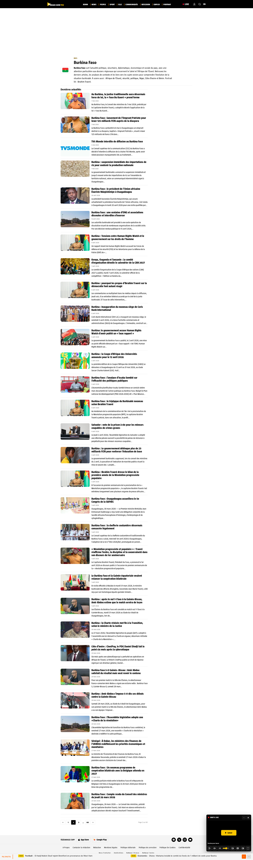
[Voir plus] (244, 856)
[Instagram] (185, 840)
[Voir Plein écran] (248, 848)
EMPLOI (157, 4)
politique (134, 78)
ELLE (120, 4)
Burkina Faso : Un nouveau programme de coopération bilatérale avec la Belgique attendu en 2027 (117, 770)
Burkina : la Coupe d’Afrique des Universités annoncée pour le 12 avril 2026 (114, 355)
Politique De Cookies (168, 847)
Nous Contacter (105, 853)
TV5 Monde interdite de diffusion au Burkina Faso (117, 141)
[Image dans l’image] (243, 848)
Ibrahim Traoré (84, 82)
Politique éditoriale (128, 847)
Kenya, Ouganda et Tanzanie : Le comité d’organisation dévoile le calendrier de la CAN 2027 (118, 261)
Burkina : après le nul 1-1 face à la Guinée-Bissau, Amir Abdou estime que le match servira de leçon (116, 601)
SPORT (112, 4)
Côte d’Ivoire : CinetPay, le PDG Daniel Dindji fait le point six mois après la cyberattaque (118, 648)
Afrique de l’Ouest (113, 78)
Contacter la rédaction (81, 847)
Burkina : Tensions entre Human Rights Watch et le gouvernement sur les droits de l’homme (117, 237)
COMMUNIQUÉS (131, 4)
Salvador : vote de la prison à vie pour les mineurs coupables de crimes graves (117, 426)
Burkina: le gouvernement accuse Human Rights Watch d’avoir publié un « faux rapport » (116, 332)
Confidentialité (184, 847)
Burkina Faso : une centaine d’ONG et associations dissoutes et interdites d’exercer (117, 214)
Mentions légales (110, 847)
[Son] (214, 848)
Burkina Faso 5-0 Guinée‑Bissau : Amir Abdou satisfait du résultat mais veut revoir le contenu (116, 672)
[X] (179, 840)
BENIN (85, 4)
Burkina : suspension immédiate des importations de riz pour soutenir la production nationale (118, 163)
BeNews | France (132, 853)
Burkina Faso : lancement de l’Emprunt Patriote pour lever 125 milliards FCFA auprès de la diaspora (118, 119)
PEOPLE (103, 4)
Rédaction (97, 847)
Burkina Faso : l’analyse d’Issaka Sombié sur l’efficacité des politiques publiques (114, 379)
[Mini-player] (232, 848)
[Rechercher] (199, 4)
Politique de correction (148, 847)
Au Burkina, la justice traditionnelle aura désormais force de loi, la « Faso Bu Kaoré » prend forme (118, 96)
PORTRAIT (167, 4)
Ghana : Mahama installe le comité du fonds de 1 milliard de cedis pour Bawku (177, 856)
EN (204, 4)
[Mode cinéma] (237, 848)
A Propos (66, 847)
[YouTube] (190, 840)
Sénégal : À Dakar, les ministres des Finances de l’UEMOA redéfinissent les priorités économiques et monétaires (118, 743)
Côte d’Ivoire (150, 78)
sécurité (125, 78)
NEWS (94, 4)
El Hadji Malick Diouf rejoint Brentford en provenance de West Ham (58, 856)
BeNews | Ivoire (148, 853)
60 (88, 822)
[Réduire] (249, 856)
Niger (141, 78)
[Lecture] (209, 848)
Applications (118, 853)
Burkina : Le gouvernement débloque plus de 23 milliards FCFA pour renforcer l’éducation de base (116, 450)
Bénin (161, 78)
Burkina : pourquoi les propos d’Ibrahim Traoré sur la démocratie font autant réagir (119, 285)
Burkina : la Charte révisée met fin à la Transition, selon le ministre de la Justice (117, 624)
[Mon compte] (194, 4)
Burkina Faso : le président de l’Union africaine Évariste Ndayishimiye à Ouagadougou (115, 190)
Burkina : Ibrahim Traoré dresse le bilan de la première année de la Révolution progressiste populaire (115, 475)
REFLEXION (146, 4)
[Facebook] (174, 840)
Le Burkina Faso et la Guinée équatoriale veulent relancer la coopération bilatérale (116, 577)
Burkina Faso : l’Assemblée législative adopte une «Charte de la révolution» (117, 719)
